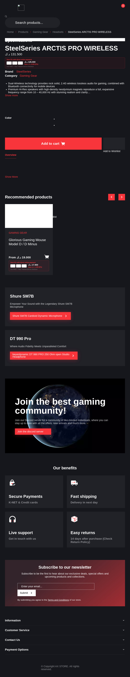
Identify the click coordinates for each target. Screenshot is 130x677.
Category (11, 75)
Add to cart (50, 143)
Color (8, 117)
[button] (114, 144)
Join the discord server (30, 431)
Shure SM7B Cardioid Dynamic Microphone (37, 315)
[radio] (59, 119)
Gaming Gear (40, 32)
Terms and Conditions (58, 600)
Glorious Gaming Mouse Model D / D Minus (27, 242)
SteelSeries (23, 71)
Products (23, 32)
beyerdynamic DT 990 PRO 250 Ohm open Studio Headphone (40, 355)
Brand (9, 71)
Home (10, 32)
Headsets (58, 32)
